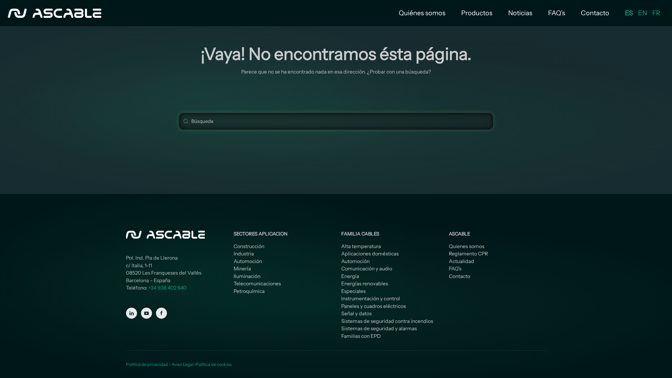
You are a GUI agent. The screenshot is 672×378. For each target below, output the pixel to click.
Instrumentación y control (370, 299)
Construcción (249, 246)
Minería (242, 269)
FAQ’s (556, 13)
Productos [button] (476, 13)
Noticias (520, 13)
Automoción (248, 261)
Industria (244, 254)
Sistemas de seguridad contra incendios (387, 321)
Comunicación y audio (366, 269)
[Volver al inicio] (55, 13)
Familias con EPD (361, 336)
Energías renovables (364, 284)
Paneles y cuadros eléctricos (373, 306)
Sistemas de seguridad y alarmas (379, 329)
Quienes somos (466, 246)
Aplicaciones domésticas (370, 254)
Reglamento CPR (468, 254)
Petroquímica (249, 291)
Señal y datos (356, 314)
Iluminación (247, 276)
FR (656, 13)
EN (642, 13)
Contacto (595, 13)
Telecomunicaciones (257, 284)
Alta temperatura (361, 246)
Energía (350, 276)
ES (629, 13)
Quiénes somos (422, 13)
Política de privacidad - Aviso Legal (159, 364)
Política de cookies (214, 364)
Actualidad (461, 261)
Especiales (353, 291)
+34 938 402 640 (167, 288)
